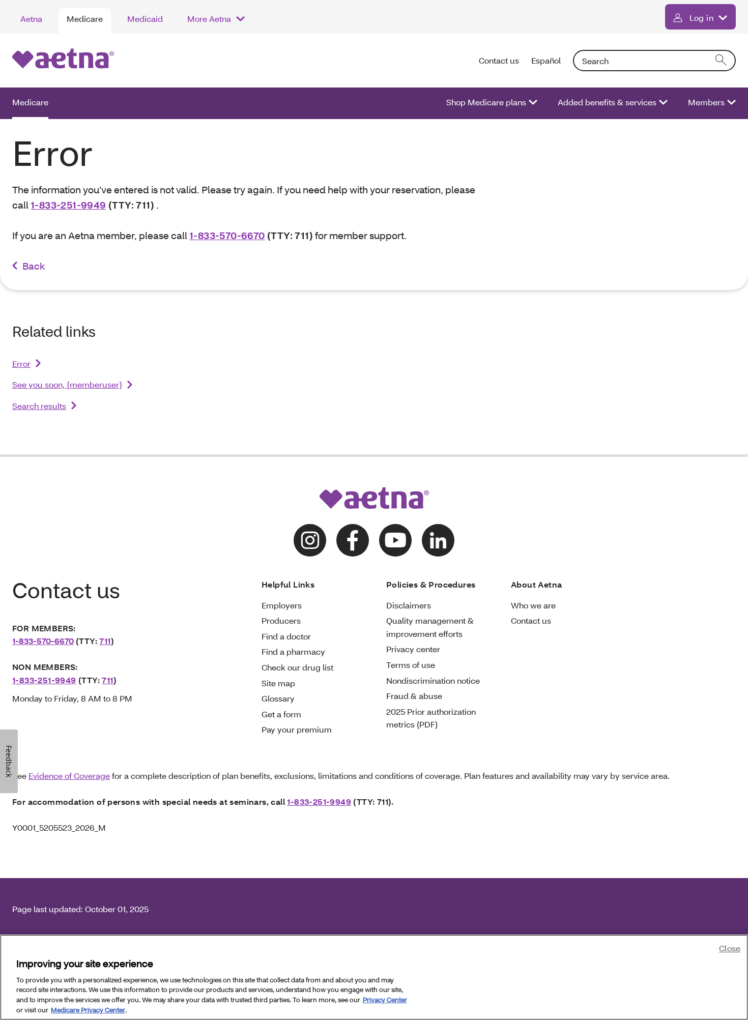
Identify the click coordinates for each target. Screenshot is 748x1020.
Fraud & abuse (414, 695)
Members (706, 102)
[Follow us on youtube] (395, 540)
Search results (39, 405)
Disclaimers (408, 605)
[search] (721, 60)
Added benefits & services (607, 102)
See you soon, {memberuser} (67, 384)
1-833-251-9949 (68, 204)
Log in (701, 17)
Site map (278, 683)
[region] (374, 977)
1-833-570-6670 (227, 235)
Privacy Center (385, 1000)
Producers (281, 620)
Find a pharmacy (293, 651)
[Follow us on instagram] (310, 540)
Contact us (499, 60)
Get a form (281, 714)
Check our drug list (297, 667)
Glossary (278, 698)
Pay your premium (297, 729)
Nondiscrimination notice (433, 680)
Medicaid (145, 18)
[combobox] (654, 60)
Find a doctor (286, 636)
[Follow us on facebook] (352, 540)
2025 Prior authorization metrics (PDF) (431, 718)
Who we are (533, 605)
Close (729, 948)
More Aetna (209, 18)
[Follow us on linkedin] (438, 540)
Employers (282, 605)
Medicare (85, 18)
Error (21, 363)
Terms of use (410, 664)
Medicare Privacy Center (88, 1009)
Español (546, 60)
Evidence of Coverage (69, 775)
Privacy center (413, 649)
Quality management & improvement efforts (430, 627)
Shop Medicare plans (486, 102)
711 (104, 640)
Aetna (31, 18)
